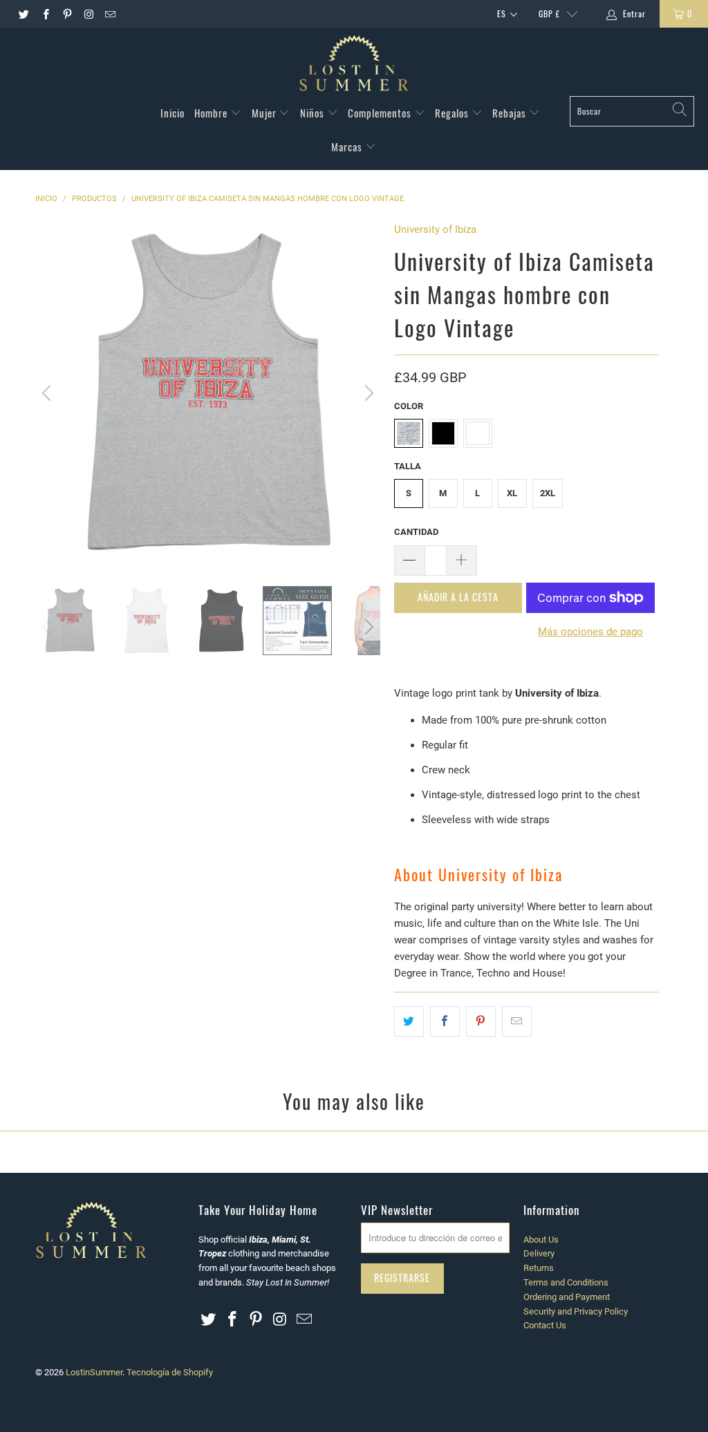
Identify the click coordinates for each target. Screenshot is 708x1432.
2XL (547, 493)
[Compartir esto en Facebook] (445, 1021)
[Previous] (48, 393)
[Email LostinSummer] (109, 14)
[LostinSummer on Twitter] (23, 14)
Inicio (172, 112)
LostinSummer (94, 1372)
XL (512, 493)
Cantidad (416, 532)
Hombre (212, 112)
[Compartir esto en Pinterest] (481, 1021)
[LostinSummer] (354, 65)
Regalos (453, 112)
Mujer (265, 112)
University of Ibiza (435, 229)
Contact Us (544, 1325)
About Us (541, 1239)
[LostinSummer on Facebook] (44, 14)
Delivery (539, 1253)
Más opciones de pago (590, 631)
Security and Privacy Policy (575, 1311)
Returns (538, 1268)
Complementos (381, 112)
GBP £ (549, 13)
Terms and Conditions (565, 1282)
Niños (313, 112)
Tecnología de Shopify (170, 1372)
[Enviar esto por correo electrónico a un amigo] (517, 1021)
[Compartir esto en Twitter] (409, 1021)
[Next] (367, 393)
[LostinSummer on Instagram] (88, 14)
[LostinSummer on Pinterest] (67, 14)
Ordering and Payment (566, 1297)
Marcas (348, 146)
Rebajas (510, 112)
